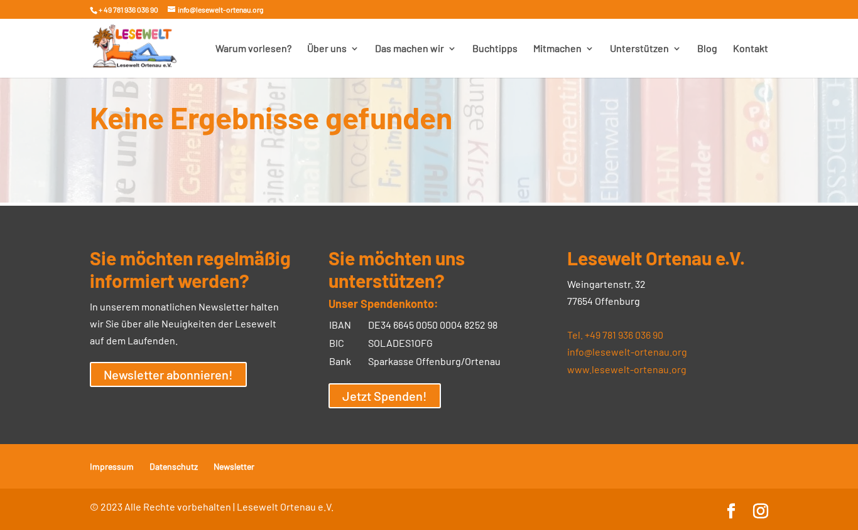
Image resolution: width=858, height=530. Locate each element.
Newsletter (234, 466)
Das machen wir (409, 49)
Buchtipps (495, 49)
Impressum (112, 466)
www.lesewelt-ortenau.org (627, 369)
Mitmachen (557, 49)
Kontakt (750, 49)
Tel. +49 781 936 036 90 (615, 335)
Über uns (327, 49)
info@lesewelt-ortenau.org (627, 352)
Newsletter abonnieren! (168, 374)
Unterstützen (639, 49)
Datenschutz (173, 466)
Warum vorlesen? (253, 49)
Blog (707, 49)
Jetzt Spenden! (384, 395)
